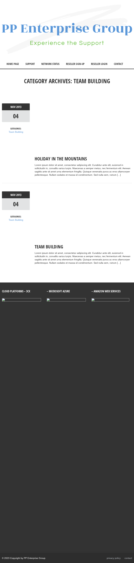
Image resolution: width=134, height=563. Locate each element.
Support (30, 64)
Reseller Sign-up (75, 64)
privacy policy (114, 558)
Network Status (50, 64)
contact (128, 558)
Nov (13, 107)
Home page (13, 64)
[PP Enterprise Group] (67, 53)
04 (16, 116)
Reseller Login (99, 64)
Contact (118, 64)
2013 (18, 107)
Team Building (16, 132)
